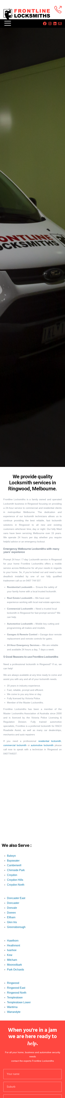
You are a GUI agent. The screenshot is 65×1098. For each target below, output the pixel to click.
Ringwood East (16, 987)
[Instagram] (50, 23)
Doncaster (13, 903)
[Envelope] (60, 23)
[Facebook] (45, 23)
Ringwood (13, 983)
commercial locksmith (14, 745)
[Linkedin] (55, 23)
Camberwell (14, 865)
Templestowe (15, 997)
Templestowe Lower (19, 1002)
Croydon (12, 875)
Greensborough (16, 927)
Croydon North (15, 884)
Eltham (11, 917)
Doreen (11, 912)
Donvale (12, 907)
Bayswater (13, 860)
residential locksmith (49, 741)
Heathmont (13, 945)
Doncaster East (16, 898)
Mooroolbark (14, 964)
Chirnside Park (16, 870)
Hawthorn (12, 940)
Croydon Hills (15, 879)
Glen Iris (12, 922)
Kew (9, 955)
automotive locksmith (42, 745)
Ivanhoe (11, 950)
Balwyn (11, 855)
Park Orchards (15, 969)
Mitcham (12, 959)
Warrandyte (13, 1011)
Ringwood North (16, 992)
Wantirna (12, 1007)
